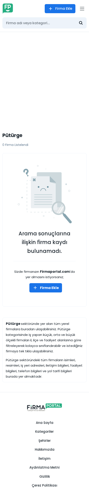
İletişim (44, 458)
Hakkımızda (44, 449)
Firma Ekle (63, 8)
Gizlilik (44, 476)
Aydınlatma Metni (44, 467)
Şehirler (44, 440)
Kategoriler (44, 431)
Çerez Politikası (44, 485)
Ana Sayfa (44, 422)
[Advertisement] (44, 78)
